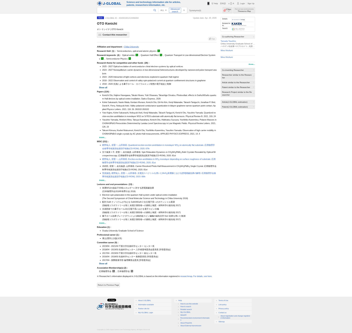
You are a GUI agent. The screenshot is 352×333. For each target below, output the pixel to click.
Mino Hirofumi (227, 50)
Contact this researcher (116, 36)
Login (242, 3)
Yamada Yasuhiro (228, 41)
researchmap (186, 276)
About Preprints (186, 323)
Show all (103, 87)
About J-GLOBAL (144, 300)
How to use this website (189, 304)
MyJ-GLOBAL (185, 312)
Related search (186, 309)
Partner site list (143, 309)
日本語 (223, 3)
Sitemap (221, 322)
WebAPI (183, 315)
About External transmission (190, 326)
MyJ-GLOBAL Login (145, 313)
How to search (185, 307)
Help (216, 3)
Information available (146, 305)
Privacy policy (223, 309)
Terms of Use (223, 300)
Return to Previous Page (108, 285)
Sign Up (251, 3)
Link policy (222, 305)
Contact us (222, 313)
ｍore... (251, 64)
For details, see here (202, 276)
